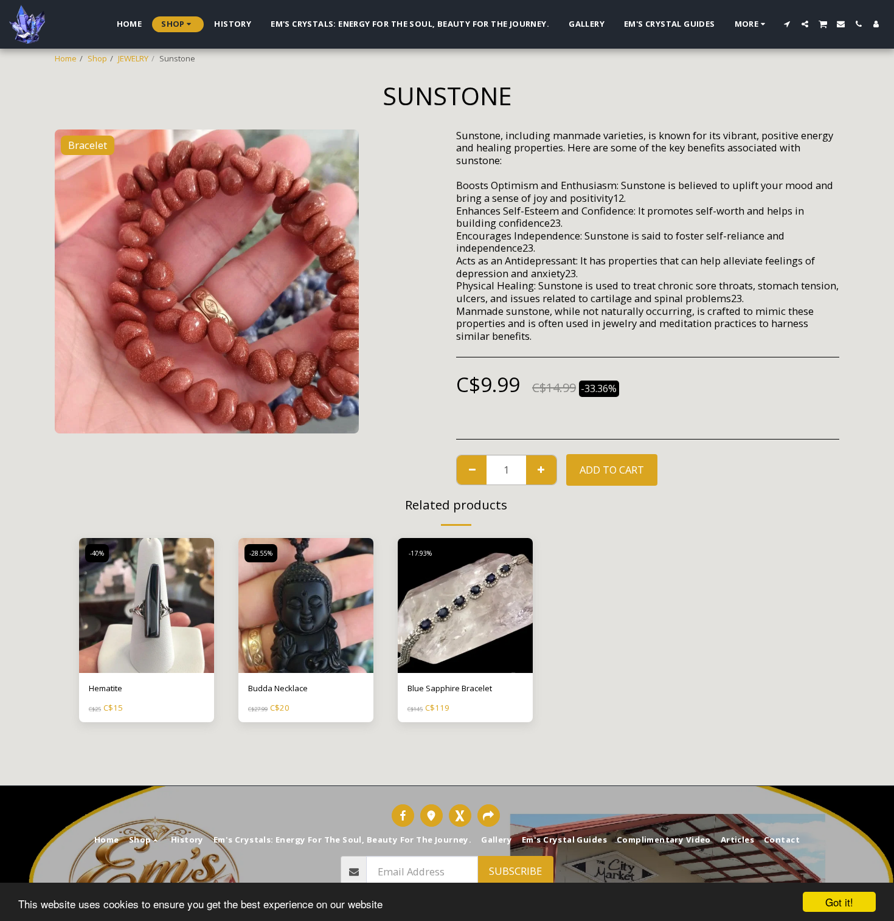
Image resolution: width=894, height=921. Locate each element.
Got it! (839, 901)
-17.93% (420, 553)
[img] (146, 605)
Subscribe (515, 871)
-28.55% (260, 553)
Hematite (105, 688)
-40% (97, 553)
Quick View (147, 669)
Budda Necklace (278, 688)
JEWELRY (133, 58)
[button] (787, 24)
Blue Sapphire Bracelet (449, 688)
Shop (97, 58)
